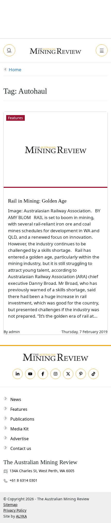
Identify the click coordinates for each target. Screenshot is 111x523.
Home (15, 70)
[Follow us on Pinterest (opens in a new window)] (81, 374)
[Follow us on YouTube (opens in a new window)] (30, 374)
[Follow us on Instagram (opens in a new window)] (55, 374)
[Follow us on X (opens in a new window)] (68, 374)
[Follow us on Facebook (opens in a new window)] (43, 374)
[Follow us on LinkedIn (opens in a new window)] (17, 374)
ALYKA (21, 516)
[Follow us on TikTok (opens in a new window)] (93, 374)
